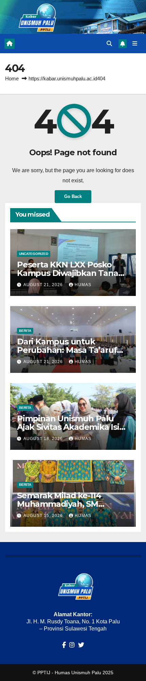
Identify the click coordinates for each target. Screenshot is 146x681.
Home (12, 78)
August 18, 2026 (43, 438)
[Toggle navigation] (135, 43)
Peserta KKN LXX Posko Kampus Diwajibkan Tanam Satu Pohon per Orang (71, 273)
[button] (109, 43)
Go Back (73, 196)
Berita (25, 331)
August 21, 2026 (43, 284)
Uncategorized (33, 254)
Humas (83, 284)
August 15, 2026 (43, 515)
